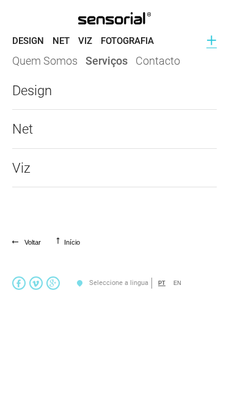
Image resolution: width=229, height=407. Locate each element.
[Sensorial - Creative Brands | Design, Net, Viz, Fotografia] (114, 18)
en (177, 283)
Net (61, 40)
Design (28, 40)
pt (161, 283)
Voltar (32, 242)
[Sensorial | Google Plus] (53, 283)
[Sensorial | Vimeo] (36, 283)
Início (72, 242)
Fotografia (127, 40)
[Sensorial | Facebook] (19, 283)
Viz (85, 40)
